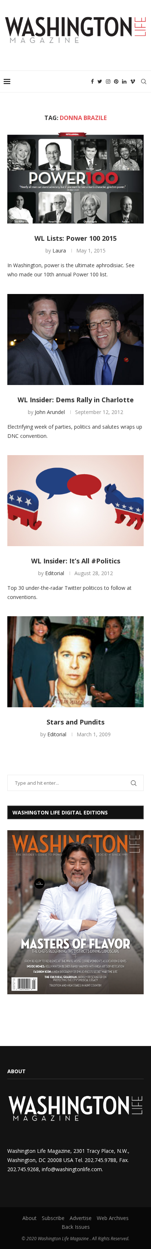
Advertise (81, 1217)
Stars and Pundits (75, 722)
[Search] (143, 81)
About (29, 1217)
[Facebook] (92, 81)
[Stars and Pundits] (75, 661)
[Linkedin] (124, 81)
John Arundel (50, 412)
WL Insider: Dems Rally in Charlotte (76, 399)
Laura (59, 250)
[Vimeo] (132, 81)
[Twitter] (99, 81)
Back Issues (76, 1226)
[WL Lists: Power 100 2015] (75, 178)
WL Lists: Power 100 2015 (75, 238)
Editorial (54, 573)
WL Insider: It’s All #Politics (75, 560)
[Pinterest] (116, 81)
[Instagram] (108, 81)
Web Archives (113, 1217)
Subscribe (53, 1217)
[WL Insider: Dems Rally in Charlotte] (75, 339)
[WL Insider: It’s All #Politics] (75, 500)
